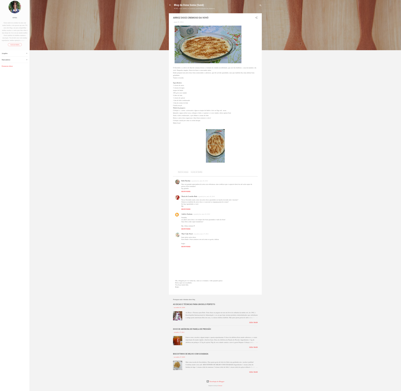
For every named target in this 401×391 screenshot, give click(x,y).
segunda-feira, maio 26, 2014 (199, 181)
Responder (185, 191)
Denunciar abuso (7, 66)
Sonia (15, 18)
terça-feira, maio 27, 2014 (201, 234)
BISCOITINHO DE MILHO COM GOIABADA (190, 354)
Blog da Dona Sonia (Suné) (189, 5)
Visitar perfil (15, 44)
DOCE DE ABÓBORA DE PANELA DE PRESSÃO (192, 329)
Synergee (220, 385)
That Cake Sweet (187, 234)
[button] (256, 18)
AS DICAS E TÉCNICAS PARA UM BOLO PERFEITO (194, 304)
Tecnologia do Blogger (216, 381)
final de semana (183, 172)
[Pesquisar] (260, 6)
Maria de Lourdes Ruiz (189, 196)
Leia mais (253, 322)
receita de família (196, 172)
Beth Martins (185, 181)
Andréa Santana (186, 214)
